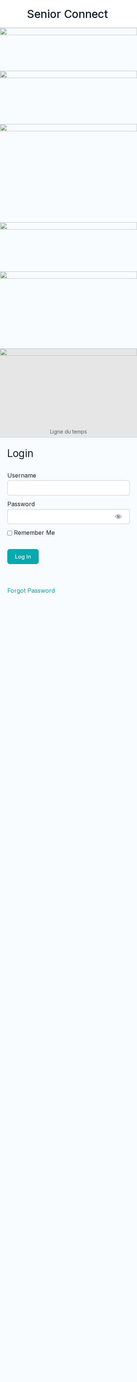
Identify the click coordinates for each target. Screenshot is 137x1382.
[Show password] (118, 516)
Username (21, 475)
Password (21, 504)
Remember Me (33, 532)
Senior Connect (67, 14)
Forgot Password (31, 590)
